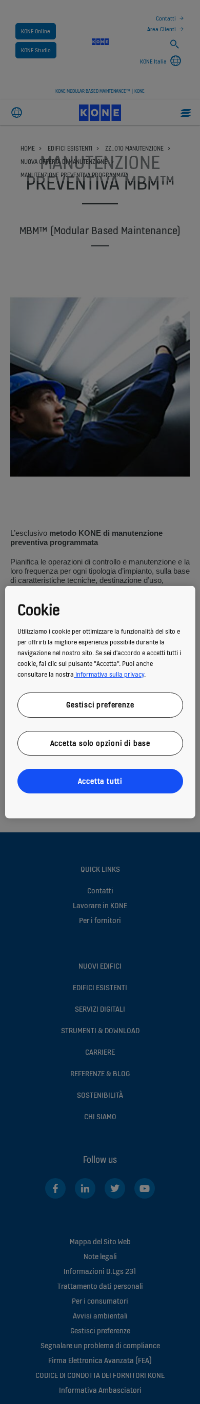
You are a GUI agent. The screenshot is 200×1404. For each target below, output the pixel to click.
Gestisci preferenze (100, 704)
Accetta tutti (99, 781)
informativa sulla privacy (109, 674)
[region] (100, 702)
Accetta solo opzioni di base (100, 742)
